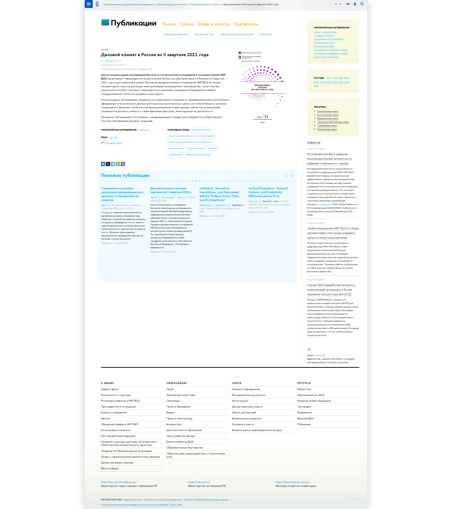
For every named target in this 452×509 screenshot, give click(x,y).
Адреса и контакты (133, 499)
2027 (328, 77)
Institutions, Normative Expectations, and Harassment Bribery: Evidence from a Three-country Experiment (220, 194)
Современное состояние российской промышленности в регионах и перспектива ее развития (122, 194)
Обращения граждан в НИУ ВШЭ (119, 424)
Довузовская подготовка (180, 395)
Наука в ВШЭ (265, 34)
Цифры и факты (110, 389)
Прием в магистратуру (179, 418)
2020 (334, 82)
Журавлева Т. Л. (207, 205)
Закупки (105, 418)
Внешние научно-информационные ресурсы (257, 430)
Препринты (246, 24)
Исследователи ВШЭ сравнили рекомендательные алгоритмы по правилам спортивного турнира (329, 158)
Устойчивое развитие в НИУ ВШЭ (120, 400)
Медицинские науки (327, 118)
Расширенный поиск (204, 34)
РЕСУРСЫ (304, 383)
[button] (188, 181)
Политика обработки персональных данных (206, 499)
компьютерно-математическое (330, 49)
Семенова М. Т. (168, 197)
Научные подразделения (246, 389)
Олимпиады (173, 400)
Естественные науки (328, 114)
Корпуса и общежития (114, 412)
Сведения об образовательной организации (126, 451)
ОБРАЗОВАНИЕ (176, 383)
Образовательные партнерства (184, 447)
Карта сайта (176, 504)
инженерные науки (324, 46)
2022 (322, 82)
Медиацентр (304, 412)
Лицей (170, 389)
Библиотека (304, 389)
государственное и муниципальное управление (328, 37)
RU (336, 4)
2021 (328, 82)
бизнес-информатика (325, 32)
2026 (334, 77)
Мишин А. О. (255, 201)
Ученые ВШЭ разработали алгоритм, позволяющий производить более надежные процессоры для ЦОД (331, 289)
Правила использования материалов (237, 34)
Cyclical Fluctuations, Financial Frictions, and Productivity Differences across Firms (268, 192)
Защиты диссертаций (244, 412)
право (344, 53)
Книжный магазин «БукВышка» (314, 400)
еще (316, 85)
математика (320, 53)
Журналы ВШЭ (305, 418)
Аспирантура (173, 424)
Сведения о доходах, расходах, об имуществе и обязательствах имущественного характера (129, 443)
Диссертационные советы (247, 406)
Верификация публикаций (176, 34)
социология (320, 56)
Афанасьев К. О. (223, 205)
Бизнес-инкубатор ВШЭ (180, 441)
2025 (340, 77)
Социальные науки (327, 125)
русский (114, 137)
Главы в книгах (213, 24)
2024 (346, 77)
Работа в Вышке (110, 468)
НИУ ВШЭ (110, 60)
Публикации (133, 22)
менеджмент (334, 53)
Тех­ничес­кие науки (327, 129)
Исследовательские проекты (249, 395)
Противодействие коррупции (118, 435)
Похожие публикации (125, 175)
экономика (333, 56)
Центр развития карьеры (180, 435)
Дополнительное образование (184, 430)
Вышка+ (170, 412)
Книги (169, 24)
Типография (304, 406)
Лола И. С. (155, 197)
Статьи (186, 24)
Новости (313, 143)
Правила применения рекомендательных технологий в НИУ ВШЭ (135, 504)
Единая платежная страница (117, 462)
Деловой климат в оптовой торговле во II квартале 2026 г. (171, 190)
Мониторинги (240, 400)
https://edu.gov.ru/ (199, 482)
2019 (340, 82)
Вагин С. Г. (106, 205)
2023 (316, 82)
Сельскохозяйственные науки (333, 121)
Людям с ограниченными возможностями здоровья (130, 456)
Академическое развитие (246, 418)
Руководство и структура (116, 395)
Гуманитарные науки (327, 111)
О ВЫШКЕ (107, 383)
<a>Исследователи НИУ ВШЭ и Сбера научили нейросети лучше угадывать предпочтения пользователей (333, 233)
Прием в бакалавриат (178, 406)
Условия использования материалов (163, 499)
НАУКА (237, 383)
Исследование (324, 204)
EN (340, 4)
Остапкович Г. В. (144, 69)
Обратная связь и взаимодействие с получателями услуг (195, 455)
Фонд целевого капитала (115, 430)
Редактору (354, 499)
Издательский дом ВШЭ (311, 395)
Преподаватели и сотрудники (118, 406)
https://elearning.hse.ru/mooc (293, 482)
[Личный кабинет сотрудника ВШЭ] (355, 4)
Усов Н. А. (182, 197)
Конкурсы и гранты (243, 424)
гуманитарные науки (324, 42)
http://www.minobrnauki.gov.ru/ (119, 482)
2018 (346, 82)
